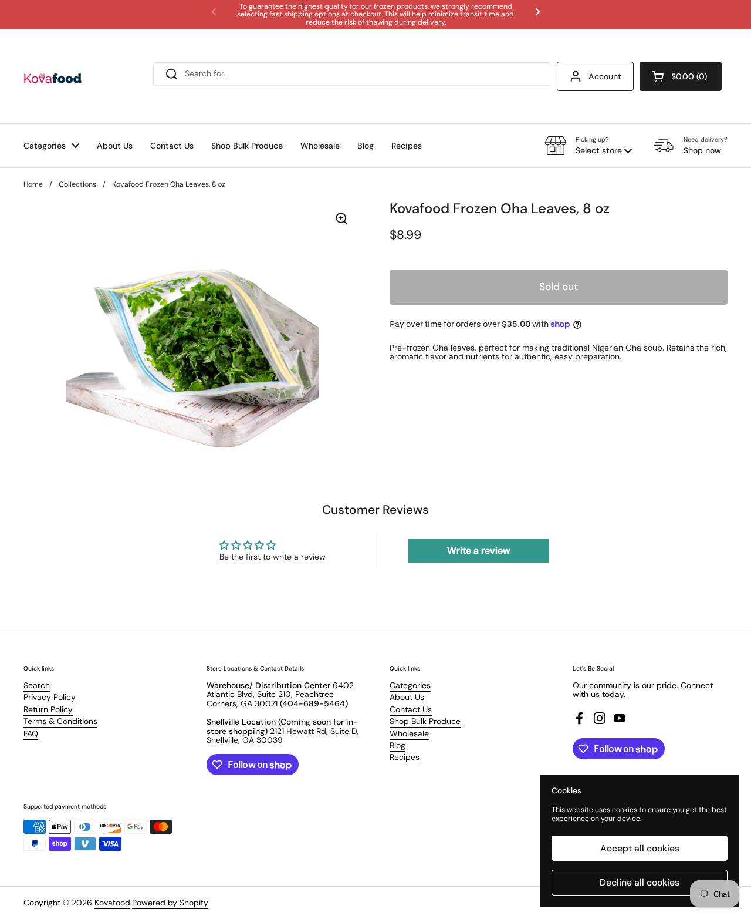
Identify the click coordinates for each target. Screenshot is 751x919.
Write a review (478, 550)
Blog (397, 745)
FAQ (30, 733)
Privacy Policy (49, 697)
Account (604, 76)
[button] (681, 76)
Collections (77, 184)
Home (33, 184)
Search (36, 685)
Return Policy (48, 709)
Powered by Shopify (170, 902)
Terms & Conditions (60, 721)
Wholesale (409, 733)
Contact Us (411, 709)
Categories (410, 685)
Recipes (405, 757)
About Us (407, 697)
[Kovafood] (52, 76)
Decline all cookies (639, 882)
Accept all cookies (639, 848)
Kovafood (112, 902)
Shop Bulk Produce (425, 721)
